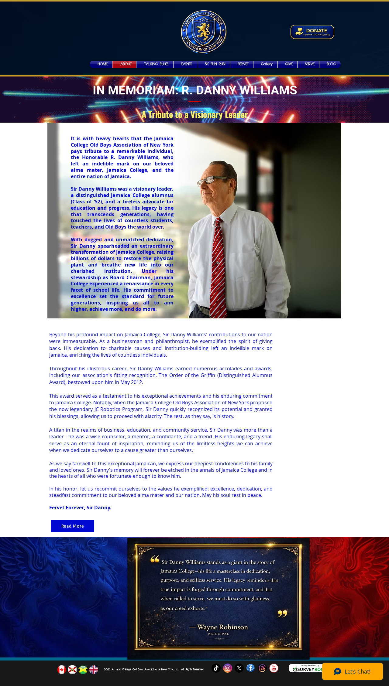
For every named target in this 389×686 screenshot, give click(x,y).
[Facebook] (250, 668)
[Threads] (262, 668)
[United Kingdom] (93, 669)
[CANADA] (61, 669)
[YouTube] (273, 668)
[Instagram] (227, 668)
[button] (265, 64)
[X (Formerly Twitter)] (239, 668)
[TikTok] (216, 668)
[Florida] (72, 669)
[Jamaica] (83, 669)
